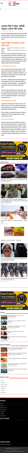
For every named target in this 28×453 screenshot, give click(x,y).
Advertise (3, 388)
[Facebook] (12, 450)
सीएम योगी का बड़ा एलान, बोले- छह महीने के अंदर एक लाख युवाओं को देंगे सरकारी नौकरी (17, 348)
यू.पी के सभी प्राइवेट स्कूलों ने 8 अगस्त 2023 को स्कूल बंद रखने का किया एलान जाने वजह (14, 279)
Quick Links (3, 392)
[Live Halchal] (14, 3)
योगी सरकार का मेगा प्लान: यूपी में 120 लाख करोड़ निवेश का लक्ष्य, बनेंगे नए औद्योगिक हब (17, 354)
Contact (2, 390)
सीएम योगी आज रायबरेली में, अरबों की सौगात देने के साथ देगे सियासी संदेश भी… (17, 364)
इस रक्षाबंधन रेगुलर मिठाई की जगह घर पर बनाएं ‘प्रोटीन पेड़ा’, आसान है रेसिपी (16, 327)
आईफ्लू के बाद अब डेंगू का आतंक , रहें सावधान (11, 240)
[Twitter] (14, 450)
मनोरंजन (12, 31)
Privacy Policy (4, 384)
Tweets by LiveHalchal (5, 444)
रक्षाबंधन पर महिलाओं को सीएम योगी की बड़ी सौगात (17, 358)
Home (2, 380)
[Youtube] (15, 450)
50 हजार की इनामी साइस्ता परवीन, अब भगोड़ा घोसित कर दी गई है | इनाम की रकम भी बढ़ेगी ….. (14, 259)
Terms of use (4, 386)
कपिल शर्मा (6, 33)
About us (3, 382)
